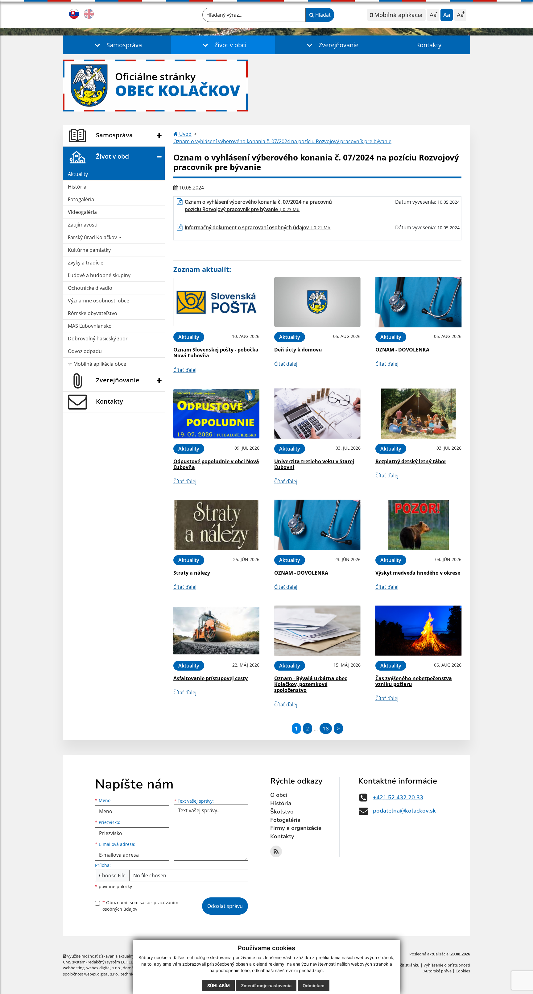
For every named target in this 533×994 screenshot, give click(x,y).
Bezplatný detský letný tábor (410, 461)
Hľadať (322, 14)
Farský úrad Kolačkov (93, 237)
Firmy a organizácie (295, 828)
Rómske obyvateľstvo (92, 313)
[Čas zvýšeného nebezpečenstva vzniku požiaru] (418, 630)
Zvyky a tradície (85, 262)
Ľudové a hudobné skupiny (99, 275)
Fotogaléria (81, 199)
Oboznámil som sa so (140, 906)
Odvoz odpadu (85, 351)
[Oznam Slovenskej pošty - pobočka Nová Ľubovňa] (216, 302)
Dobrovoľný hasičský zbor (98, 338)
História (77, 186)
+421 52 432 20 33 (398, 797)
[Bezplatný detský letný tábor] (418, 414)
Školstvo (282, 811)
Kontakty (428, 45)
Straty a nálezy (191, 572)
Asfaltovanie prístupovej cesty (210, 678)
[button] (117, 44)
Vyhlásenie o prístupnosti (447, 965)
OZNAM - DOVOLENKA (402, 349)
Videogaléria (82, 212)
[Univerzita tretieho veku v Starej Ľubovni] (317, 414)
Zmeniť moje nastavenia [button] (266, 985)
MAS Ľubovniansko (90, 325)
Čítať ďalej (184, 370)
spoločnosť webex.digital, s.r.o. (91, 974)
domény (130, 968)
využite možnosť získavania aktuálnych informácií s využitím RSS (125, 956)
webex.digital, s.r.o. (103, 968)
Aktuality (78, 174)
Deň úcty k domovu (298, 349)
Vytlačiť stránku (405, 965)
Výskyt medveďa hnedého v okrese (417, 572)
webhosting (74, 968)
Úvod (185, 134)
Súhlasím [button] (218, 985)
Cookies (463, 971)
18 (326, 728)
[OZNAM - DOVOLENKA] (418, 302)
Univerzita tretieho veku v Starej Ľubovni (314, 464)
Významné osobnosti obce (98, 300)
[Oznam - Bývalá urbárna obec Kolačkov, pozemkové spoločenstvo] (317, 630)
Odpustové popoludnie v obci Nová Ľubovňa (216, 464)
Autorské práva (438, 971)
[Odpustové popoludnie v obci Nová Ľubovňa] (216, 414)
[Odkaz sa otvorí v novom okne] (276, 851)
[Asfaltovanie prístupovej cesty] (216, 630)
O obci (278, 795)
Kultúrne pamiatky (89, 250)
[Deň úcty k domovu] (317, 302)
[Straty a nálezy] (216, 525)
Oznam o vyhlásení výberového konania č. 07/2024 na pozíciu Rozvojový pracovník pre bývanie (282, 141)
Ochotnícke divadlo (90, 288)
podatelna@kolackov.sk (404, 810)
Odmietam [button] (313, 985)
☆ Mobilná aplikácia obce (97, 363)
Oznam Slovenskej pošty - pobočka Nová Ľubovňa (215, 352)
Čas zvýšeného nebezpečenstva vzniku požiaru (413, 681)
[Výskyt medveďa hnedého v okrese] (418, 525)
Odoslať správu (225, 906)
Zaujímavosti (82, 224)
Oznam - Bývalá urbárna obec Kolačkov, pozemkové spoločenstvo (310, 684)
